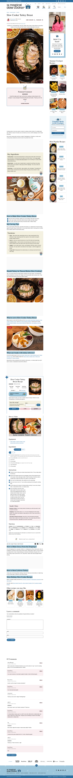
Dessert (62, 75)
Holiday (49, 8)
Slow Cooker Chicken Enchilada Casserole (61, 169)
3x (14, 452)
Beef (61, 196)
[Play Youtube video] (25, 427)
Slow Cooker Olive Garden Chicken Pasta (61, 149)
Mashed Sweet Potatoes (11, 323)
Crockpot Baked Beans (62, 112)
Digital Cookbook (48, 3)
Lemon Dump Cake (62, 78)
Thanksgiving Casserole (36, 579)
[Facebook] (61, 1)
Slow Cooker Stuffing (21, 323)
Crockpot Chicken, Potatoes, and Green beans (61, 179)
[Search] (65, 7)
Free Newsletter (54, 3)
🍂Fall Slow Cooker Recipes (62, 3)
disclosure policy (23, 23)
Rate (14, 408)
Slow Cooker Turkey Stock (24, 355)
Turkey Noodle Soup (34, 355)
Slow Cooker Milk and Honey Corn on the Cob (53, 95)
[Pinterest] (63, 1)
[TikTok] (65, 1)
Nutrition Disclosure (55, 776)
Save (38, 404)
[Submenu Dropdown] (50, 8)
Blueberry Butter (62, 94)
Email (26, 403)
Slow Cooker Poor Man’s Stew (61, 199)
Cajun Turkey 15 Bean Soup (29, 356)
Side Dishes (62, 109)
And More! (54, 8)
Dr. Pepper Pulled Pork (54, 112)
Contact (43, 3)
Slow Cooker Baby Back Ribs (53, 78)
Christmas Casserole (26, 579)
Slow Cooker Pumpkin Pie (28, 583)
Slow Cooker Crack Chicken (61, 159)
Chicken (61, 146)
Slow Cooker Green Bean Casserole (32, 320)
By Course (37, 8)
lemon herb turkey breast (22, 159)
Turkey (17, 12)
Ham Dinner (9, 580)
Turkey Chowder (15, 358)
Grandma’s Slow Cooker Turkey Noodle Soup (30, 603)
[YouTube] (59, 1)
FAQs (35, 3)
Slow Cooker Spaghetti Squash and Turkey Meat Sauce (39, 604)
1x (9, 452)
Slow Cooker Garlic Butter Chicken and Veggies (61, 189)
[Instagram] (56, 1)
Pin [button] (25, 408)
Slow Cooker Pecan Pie (17, 583)
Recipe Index (12, 12)
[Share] (9, 30)
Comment (9, 619)
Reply (41, 671)
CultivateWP (64, 776)
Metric (23, 449)
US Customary (17, 449)
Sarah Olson (23, 390)
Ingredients (43, 8)
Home (8, 12)
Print (36, 408)
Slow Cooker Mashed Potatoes (25, 321)
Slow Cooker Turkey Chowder (11, 603)
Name (8, 631)
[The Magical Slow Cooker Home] (19, 6)
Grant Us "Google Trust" (14, 394)
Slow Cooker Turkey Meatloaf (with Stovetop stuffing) (20, 604)
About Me (39, 3)
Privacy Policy (50, 776)
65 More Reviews (25, 103)
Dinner (30, 600)
